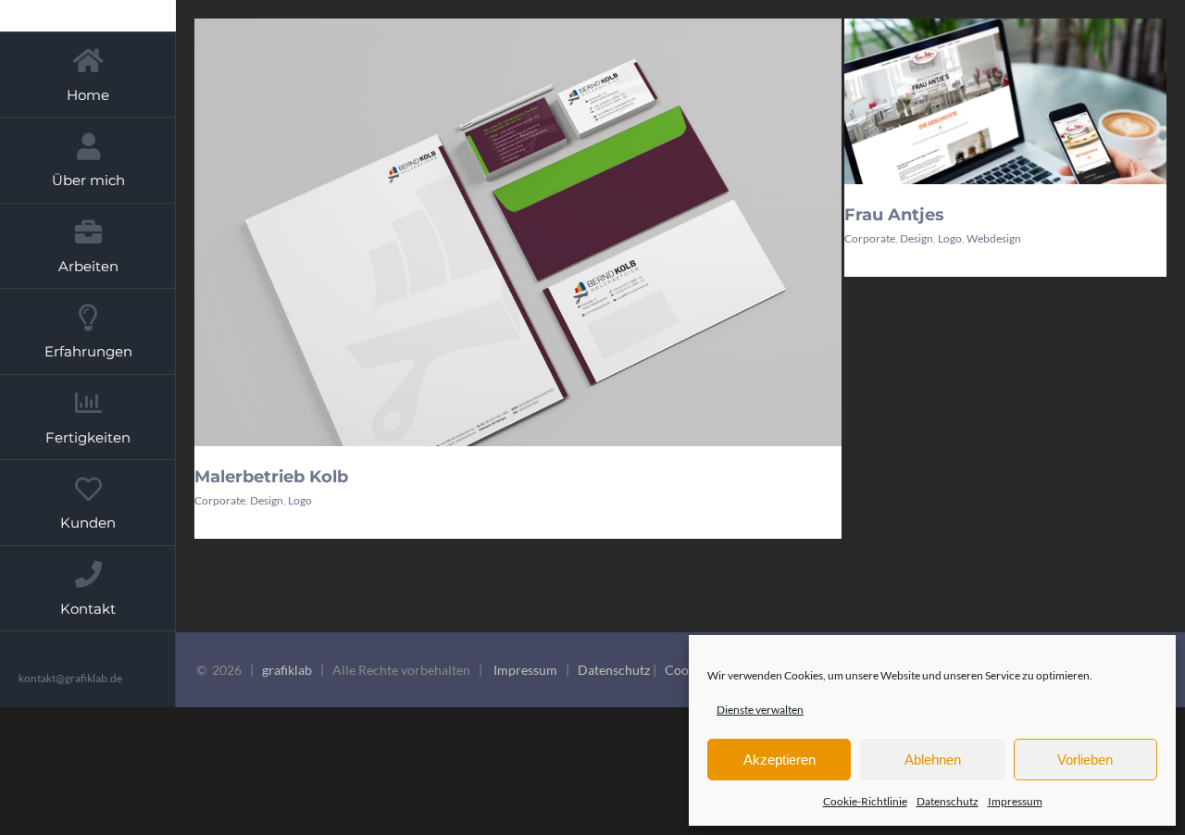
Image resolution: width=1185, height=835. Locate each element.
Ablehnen (932, 759)
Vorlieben (1085, 759)
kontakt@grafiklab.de (70, 678)
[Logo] (518, 278)
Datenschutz (948, 801)
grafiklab (287, 670)
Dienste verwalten (760, 710)
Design (266, 500)
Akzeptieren (779, 759)
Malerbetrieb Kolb (271, 477)
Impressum (1015, 801)
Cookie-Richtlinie (865, 801)
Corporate (219, 500)
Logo (300, 500)
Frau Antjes (894, 215)
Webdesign (994, 238)
